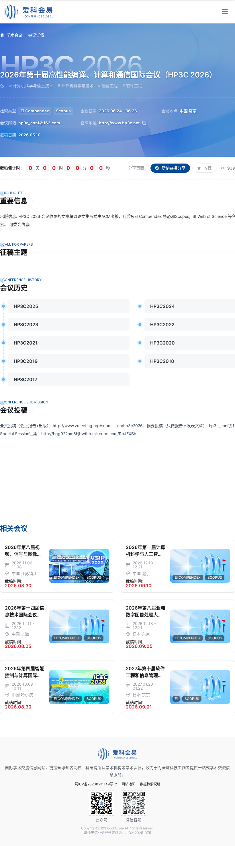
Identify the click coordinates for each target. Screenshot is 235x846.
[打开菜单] (224, 11)
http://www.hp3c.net (119, 123)
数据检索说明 (150, 784)
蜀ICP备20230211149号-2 (96, 784)
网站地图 (128, 784)
